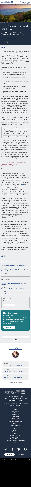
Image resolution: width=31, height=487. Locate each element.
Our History (15, 437)
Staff (15, 442)
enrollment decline (8, 337)
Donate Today (9, 327)
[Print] (4, 48)
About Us (15, 430)
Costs (15, 413)
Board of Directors (15, 439)
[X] (4, 42)
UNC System (25, 337)
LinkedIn (25, 449)
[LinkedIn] (2, 42)
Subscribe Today (9, 305)
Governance (15, 416)
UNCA (16, 339)
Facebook (12, 449)
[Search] (28, 2)
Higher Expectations (17, 122)
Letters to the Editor (15, 435)
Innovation (9, 261)
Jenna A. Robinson (12, 38)
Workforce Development (15, 421)
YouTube (18, 449)
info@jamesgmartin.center (15, 400)
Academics (15, 411)
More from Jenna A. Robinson (15, 382)
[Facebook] (7, 42)
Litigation (16, 423)
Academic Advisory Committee (15, 440)
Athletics (15, 420)
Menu (22, 2)
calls (23, 184)
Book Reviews (15, 425)
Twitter (5, 449)
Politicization (16, 414)
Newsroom (15, 432)
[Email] (2, 48)
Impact (15, 433)
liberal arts (17, 337)
